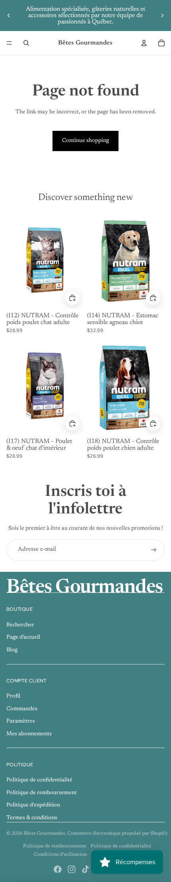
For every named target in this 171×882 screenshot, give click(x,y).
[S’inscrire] (154, 550)
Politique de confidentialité (39, 780)
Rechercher (20, 625)
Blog (11, 650)
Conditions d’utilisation (60, 854)
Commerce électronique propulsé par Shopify (117, 833)
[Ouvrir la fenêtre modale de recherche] (26, 43)
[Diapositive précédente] (8, 15)
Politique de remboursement (41, 793)
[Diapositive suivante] (162, 15)
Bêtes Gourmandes (44, 833)
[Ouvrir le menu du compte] (144, 43)
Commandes (21, 709)
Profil (13, 696)
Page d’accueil (23, 637)
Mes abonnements (29, 734)
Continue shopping (85, 141)
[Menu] (9, 43)
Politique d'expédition (33, 805)
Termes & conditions (31, 818)
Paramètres (20, 721)
